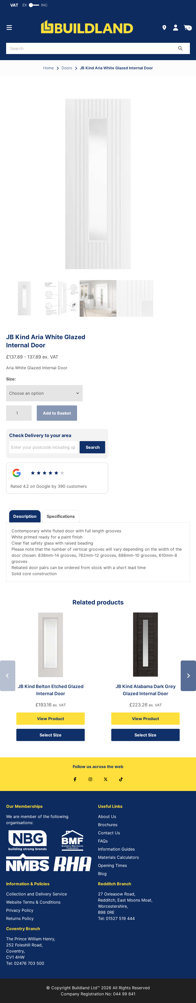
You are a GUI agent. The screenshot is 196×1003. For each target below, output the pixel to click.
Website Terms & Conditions (33, 902)
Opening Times (112, 865)
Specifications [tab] (61, 516)
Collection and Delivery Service (36, 893)
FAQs (103, 840)
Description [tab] (24, 516)
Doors (67, 68)
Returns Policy (20, 918)
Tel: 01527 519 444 (116, 918)
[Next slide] (188, 676)
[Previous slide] (7, 676)
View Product (50, 718)
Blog (102, 873)
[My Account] (176, 27)
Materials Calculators (118, 857)
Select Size (51, 734)
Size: (11, 378)
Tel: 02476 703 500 (25, 963)
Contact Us (109, 832)
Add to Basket (57, 413)
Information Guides (116, 849)
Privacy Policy (19, 910)
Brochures (107, 824)
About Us (107, 816)
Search (93, 447)
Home (48, 68)
